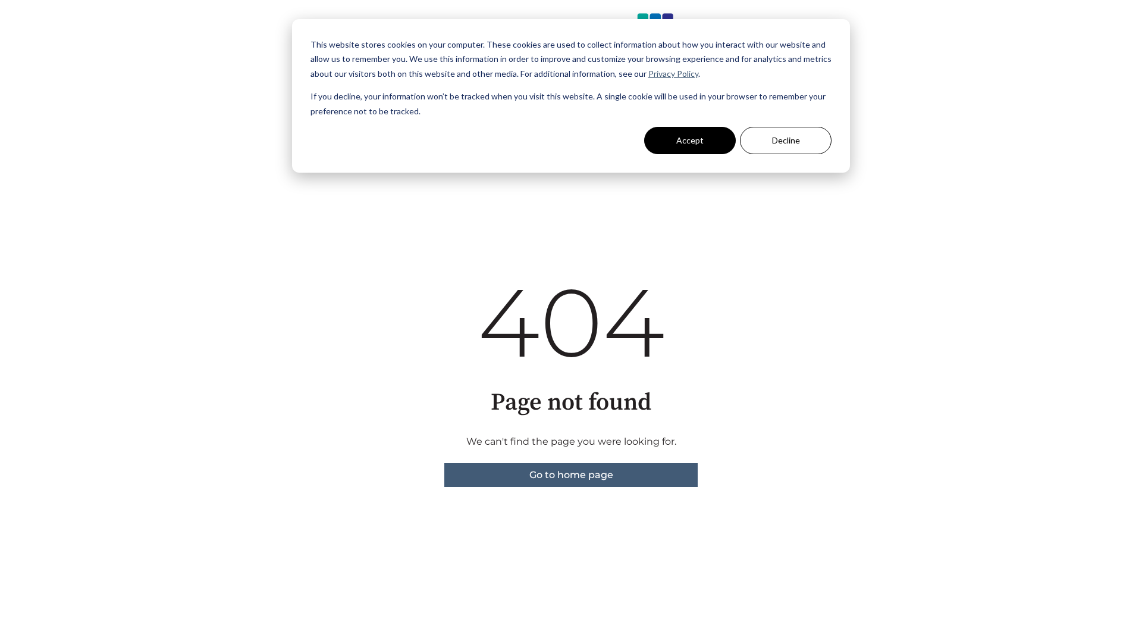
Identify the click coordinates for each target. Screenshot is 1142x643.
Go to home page (571, 474)
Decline (786, 140)
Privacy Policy (673, 73)
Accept (690, 140)
